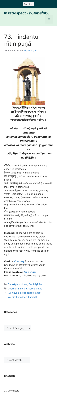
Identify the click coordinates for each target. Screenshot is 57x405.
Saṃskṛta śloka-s (17, 284)
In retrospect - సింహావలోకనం (26, 13)
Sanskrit (22, 288)
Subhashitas (35, 288)
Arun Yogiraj (30, 272)
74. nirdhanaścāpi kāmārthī (23, 297)
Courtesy (19, 261)
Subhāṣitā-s (35, 284)
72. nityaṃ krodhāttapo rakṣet (24, 292)
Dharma (12, 288)
